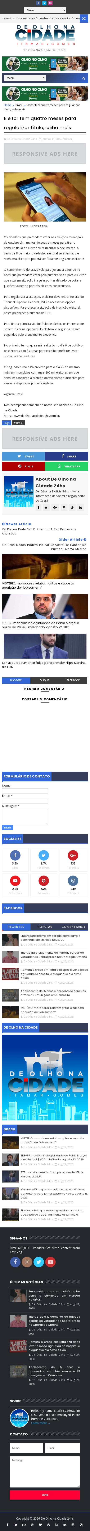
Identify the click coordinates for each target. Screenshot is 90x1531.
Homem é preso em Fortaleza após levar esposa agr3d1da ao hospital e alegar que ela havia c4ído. (54, 974)
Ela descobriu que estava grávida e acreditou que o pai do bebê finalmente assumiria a (52, 1212)
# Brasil (18, 423)
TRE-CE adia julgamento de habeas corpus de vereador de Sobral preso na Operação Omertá (54, 955)
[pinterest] (32, 1525)
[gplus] (24, 1525)
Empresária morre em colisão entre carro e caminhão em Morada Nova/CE (50, 938)
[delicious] (81, 1525)
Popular (45, 927)
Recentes (16, 927)
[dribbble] (48, 1525)
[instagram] (50, 3)
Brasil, (69, 139)
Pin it (29, 466)
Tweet (29, 456)
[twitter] (44, 3)
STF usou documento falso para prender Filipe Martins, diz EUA (44, 664)
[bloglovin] (40, 1525)
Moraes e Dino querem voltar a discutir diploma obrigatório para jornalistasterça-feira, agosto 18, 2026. (54, 1193)
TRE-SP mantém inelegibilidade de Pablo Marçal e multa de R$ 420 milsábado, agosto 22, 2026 (40, 625)
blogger (16, 680)
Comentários (74, 927)
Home (8, 105)
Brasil (19, 105)
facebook (73, 680)
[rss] (57, 1525)
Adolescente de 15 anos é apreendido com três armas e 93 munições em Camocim (53, 993)
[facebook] (38, 3)
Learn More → (41, 1423)
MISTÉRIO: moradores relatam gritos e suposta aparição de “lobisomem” (38, 585)
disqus (44, 680)
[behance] (65, 1525)
